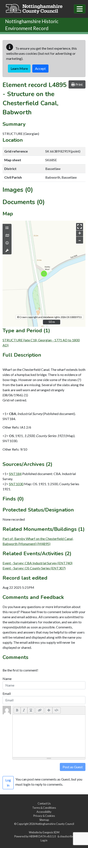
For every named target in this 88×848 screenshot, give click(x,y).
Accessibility (44, 811)
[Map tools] (7, 250)
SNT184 (15, 474)
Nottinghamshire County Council (54, 824)
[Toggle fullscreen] (79, 226)
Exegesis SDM (51, 832)
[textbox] (49, 736)
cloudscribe (67, 836)
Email (7, 693)
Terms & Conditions (44, 807)
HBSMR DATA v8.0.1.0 (43, 836)
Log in (44, 840)
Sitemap (44, 819)
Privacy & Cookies (44, 815)
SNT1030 (16, 484)
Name (7, 679)
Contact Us (44, 803)
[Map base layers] (7, 235)
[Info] (7, 243)
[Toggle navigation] (79, 8)
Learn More (19, 68)
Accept (40, 68)
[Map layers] (7, 228)
